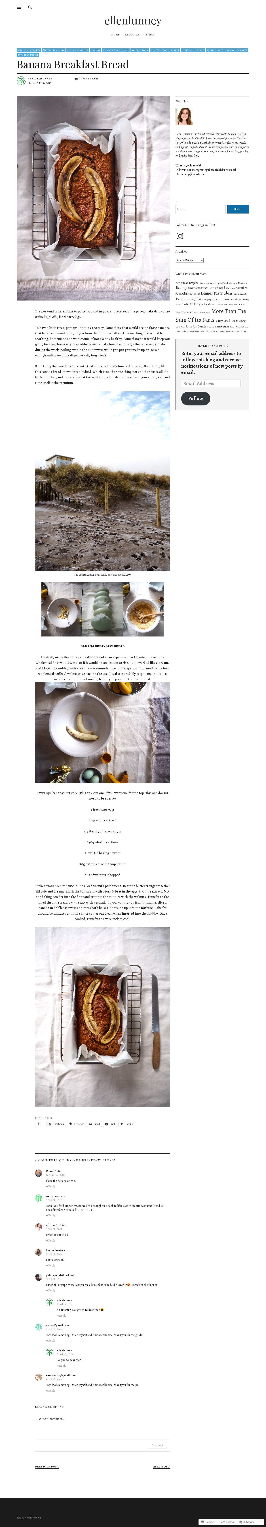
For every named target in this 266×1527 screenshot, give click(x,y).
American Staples (29, 50)
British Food (139, 50)
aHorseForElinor (57, 1225)
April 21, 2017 (54, 1200)
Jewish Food (232, 304)
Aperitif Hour (204, 283)
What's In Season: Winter (227, 331)
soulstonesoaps (56, 1196)
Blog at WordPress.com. (29, 1517)
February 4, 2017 (55, 1175)
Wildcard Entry (242, 331)
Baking (95, 50)
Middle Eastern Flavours (201, 312)
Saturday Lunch (28, 55)
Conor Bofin (54, 1171)
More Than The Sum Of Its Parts (227, 50)
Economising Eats (193, 50)
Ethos (150, 34)
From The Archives (233, 299)
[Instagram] (180, 236)
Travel (232, 327)
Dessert (196, 293)
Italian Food (222, 304)
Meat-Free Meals (184, 312)
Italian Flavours (209, 304)
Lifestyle (241, 305)
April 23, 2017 (54, 1279)
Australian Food (53, 50)
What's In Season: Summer (209, 331)
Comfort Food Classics (165, 50)
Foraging (207, 300)
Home (115, 34)
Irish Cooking (190, 304)
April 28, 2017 (54, 1329)
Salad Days (180, 327)
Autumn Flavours (77, 50)
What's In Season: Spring (191, 331)
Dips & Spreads (240, 294)
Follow (195, 398)
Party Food (223, 320)
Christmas (230, 288)
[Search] (30, 7)
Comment (157, 1445)
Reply (51, 1186)
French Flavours (217, 300)
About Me (132, 34)
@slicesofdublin (215, 170)
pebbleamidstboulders (60, 1275)
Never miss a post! (212, 346)
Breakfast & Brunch (116, 50)
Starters (210, 326)
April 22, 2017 (54, 1229)
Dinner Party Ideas (217, 293)
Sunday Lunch (222, 326)
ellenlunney (133, 20)
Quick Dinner (238, 321)
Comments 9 (88, 78)
